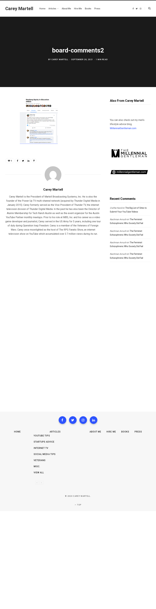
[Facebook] (62, 420)
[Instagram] (83, 420)
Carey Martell (59, 59)
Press (138, 431)
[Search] (148, 8)
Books (125, 431)
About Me (95, 431)
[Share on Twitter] (8, 116)
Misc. (37, 466)
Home (17, 431)
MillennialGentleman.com (123, 128)
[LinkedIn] (28, 160)
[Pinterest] (8, 124)
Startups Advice (44, 442)
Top (78, 505)
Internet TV (41, 448)
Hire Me (111, 431)
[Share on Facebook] (8, 108)
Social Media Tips (45, 454)
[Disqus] (53, 277)
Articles (55, 431)
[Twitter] (73, 420)
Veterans (40, 460)
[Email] (8, 133)
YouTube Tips (42, 435)
